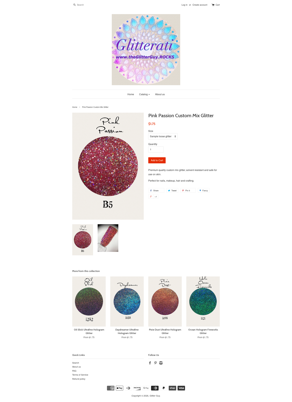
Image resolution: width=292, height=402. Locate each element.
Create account (200, 4)
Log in (185, 4)
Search (75, 362)
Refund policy (78, 378)
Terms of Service (80, 374)
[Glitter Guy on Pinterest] (155, 363)
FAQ (74, 370)
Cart (218, 4)
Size (150, 131)
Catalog (143, 94)
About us (160, 94)
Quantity (152, 144)
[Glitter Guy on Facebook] (150, 363)
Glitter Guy (155, 395)
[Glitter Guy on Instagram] (161, 363)
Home (130, 94)
